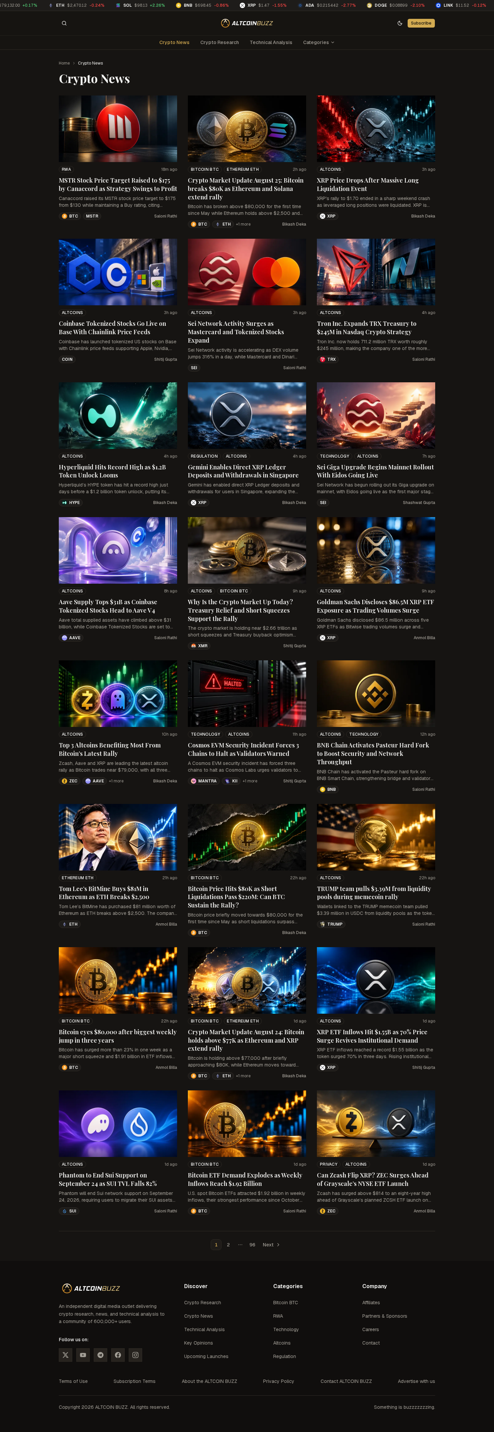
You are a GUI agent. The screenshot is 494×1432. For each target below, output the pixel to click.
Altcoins (330, 169)
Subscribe (421, 23)
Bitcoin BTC (205, 169)
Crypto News (174, 42)
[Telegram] (100, 1355)
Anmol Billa (424, 638)
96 (252, 1245)
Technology (334, 456)
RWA (66, 169)
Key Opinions (198, 1343)
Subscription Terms (135, 1381)
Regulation (204, 456)
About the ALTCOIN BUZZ (209, 1381)
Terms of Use (73, 1381)
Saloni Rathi (165, 216)
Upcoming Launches (206, 1356)
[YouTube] (83, 1355)
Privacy (328, 1164)
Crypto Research (219, 42)
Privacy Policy (278, 1381)
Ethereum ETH (243, 169)
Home (64, 63)
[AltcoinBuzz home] (247, 23)
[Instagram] (135, 1355)
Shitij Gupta (165, 359)
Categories (316, 42)
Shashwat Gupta (419, 502)
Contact (371, 1343)
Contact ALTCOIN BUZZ (346, 1381)
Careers (370, 1329)
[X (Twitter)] (65, 1355)
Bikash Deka (294, 224)
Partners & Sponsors (384, 1316)
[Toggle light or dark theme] (400, 23)
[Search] (64, 23)
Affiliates (371, 1303)
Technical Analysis (271, 42)
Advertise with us (416, 1381)
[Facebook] (118, 1355)
